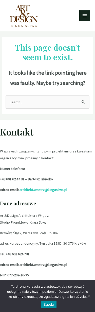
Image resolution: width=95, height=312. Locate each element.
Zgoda (49, 304)
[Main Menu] (84, 15)
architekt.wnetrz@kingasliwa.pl (43, 189)
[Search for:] (47, 102)
